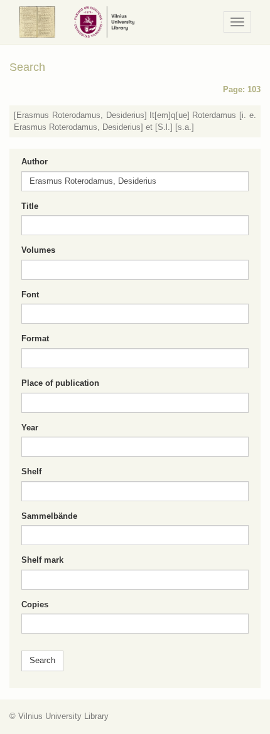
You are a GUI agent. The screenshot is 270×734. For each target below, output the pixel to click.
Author (34, 161)
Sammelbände (49, 516)
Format (35, 338)
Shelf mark (42, 560)
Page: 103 (242, 89)
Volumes (38, 250)
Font (30, 294)
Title (29, 206)
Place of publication (60, 383)
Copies (34, 604)
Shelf (31, 471)
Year (29, 427)
